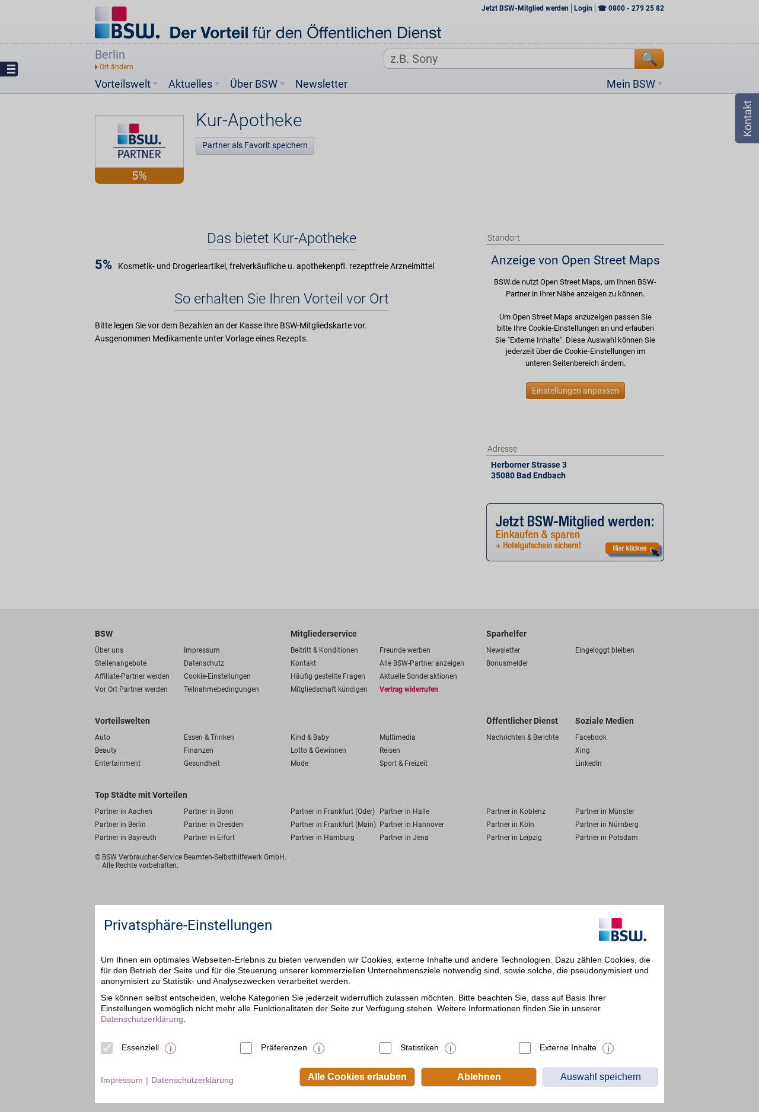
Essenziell (140, 1047)
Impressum (122, 1080)
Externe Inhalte (568, 1047)
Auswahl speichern (600, 1077)
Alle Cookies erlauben (357, 1077)
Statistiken (419, 1047)
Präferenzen (284, 1047)
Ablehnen (479, 1077)
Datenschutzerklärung (142, 1019)
